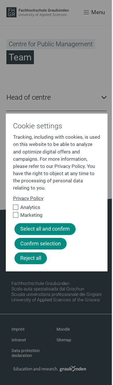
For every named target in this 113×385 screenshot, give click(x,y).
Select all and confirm (45, 229)
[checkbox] (54, 207)
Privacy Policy (28, 198)
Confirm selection (40, 244)
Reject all (30, 258)
